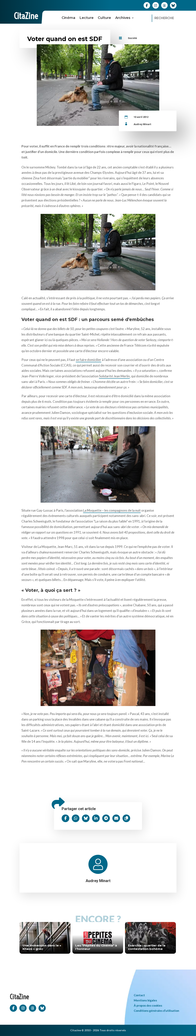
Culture (104, 18)
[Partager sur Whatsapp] (75, 818)
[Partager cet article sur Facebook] (65, 818)
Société (132, 38)
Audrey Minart (142, 124)
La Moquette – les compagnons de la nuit (112, 510)
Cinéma (68, 18)
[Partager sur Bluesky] (86, 818)
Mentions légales (145, 1000)
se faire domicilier (88, 360)
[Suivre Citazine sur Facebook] (147, 5)
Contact (139, 995)
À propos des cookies (148, 1005)
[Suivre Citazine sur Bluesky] (173, 5)
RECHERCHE (164, 18)
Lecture (86, 18)
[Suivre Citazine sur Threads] (164, 5)
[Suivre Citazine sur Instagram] (155, 5)
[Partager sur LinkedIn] (96, 818)
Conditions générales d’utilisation (156, 1010)
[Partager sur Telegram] (106, 818)
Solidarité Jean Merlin (114, 376)
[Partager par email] (116, 818)
